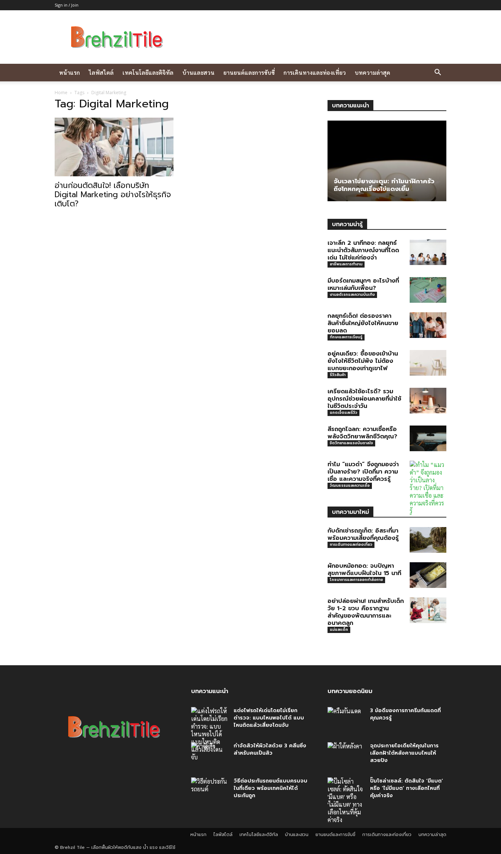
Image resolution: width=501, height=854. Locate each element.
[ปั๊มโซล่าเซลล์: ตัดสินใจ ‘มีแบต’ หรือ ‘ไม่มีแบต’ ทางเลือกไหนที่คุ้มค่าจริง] (346, 800)
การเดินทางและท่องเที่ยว (315, 72)
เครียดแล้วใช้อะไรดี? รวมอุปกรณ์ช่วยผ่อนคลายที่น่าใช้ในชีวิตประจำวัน (364, 399)
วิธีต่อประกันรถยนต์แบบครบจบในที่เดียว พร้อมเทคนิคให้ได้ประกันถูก (270, 788)
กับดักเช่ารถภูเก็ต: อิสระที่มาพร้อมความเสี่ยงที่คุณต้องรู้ (363, 534)
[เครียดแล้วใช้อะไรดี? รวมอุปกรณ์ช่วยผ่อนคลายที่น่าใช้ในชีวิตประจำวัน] (428, 400)
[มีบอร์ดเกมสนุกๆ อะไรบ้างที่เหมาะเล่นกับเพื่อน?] (428, 290)
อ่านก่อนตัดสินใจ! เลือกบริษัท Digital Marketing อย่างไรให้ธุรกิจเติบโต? (113, 195)
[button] (437, 73)
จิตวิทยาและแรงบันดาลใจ (351, 443)
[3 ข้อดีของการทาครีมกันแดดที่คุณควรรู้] (346, 720)
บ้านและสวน (198, 72)
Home (61, 92)
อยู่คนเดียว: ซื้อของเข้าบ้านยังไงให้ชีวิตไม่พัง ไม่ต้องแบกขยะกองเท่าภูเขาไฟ (363, 361)
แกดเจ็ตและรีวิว (343, 412)
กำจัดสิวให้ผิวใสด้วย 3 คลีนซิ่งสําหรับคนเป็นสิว (270, 749)
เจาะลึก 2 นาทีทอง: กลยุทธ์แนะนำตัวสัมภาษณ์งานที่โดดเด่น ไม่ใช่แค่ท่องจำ (363, 250)
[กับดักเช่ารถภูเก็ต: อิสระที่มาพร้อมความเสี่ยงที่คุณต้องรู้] (428, 540)
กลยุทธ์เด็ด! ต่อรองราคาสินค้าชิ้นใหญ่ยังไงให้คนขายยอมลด (363, 323)
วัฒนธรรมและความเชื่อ (350, 485)
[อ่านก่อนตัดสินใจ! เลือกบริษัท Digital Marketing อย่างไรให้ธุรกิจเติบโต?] (114, 147)
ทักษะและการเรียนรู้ (346, 337)
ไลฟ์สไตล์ (101, 72)
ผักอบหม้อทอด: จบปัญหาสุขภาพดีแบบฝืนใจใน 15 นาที (364, 570)
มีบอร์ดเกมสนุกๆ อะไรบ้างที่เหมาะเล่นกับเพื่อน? (363, 284)
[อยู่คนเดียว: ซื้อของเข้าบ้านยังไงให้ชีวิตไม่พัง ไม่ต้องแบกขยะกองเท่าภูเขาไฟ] (428, 363)
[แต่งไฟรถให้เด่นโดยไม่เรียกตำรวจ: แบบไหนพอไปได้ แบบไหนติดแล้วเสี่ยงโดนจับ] (209, 734)
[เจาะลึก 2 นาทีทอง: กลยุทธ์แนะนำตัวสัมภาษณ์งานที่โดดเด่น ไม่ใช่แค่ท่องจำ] (428, 252)
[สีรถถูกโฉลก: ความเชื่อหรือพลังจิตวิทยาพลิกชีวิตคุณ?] (428, 438)
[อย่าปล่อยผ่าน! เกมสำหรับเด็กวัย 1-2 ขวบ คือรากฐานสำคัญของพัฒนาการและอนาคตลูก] (428, 610)
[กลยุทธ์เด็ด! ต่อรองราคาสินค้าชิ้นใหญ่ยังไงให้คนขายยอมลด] (428, 325)
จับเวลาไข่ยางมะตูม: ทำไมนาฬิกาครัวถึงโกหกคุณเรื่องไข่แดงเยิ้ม (384, 185)
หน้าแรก (69, 72)
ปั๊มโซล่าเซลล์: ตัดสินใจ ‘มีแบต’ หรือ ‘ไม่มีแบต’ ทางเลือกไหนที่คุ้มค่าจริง (406, 788)
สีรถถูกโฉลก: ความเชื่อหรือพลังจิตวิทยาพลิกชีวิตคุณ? (362, 433)
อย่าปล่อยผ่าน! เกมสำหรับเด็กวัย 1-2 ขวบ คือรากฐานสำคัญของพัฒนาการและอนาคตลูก (366, 612)
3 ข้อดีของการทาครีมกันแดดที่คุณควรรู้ (405, 714)
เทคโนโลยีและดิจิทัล (147, 72)
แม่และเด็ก (339, 629)
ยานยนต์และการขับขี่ (249, 72)
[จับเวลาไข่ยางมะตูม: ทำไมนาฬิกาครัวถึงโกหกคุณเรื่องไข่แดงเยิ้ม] (387, 161)
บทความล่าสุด (372, 72)
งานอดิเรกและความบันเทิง (352, 294)
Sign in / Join (66, 5)
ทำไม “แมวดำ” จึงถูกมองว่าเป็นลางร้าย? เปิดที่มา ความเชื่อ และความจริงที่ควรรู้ (363, 471)
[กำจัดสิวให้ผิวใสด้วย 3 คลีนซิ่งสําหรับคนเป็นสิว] (209, 755)
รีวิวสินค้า (337, 375)
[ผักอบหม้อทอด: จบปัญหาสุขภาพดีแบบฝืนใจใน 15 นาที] (428, 575)
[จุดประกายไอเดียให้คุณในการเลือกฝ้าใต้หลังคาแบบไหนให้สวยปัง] (346, 755)
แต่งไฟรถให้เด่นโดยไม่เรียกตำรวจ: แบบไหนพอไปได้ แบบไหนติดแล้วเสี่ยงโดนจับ (269, 718)
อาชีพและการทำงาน (346, 264)
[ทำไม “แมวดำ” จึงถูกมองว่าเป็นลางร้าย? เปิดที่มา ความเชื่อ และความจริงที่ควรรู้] (428, 488)
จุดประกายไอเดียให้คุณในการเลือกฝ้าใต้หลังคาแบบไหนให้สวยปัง (404, 753)
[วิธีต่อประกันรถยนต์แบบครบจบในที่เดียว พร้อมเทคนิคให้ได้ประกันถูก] (209, 790)
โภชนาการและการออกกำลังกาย (356, 579)
